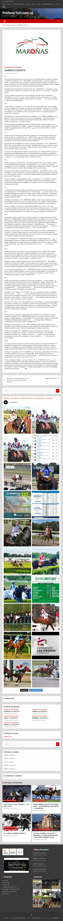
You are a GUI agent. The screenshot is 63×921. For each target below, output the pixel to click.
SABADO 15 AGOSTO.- (11, 725)
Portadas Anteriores (10, 800)
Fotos (39, 4)
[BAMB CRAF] (17, 589)
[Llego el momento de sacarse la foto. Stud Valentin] (17, 673)
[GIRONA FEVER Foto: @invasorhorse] (17, 448)
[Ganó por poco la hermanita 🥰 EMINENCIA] (45, 532)
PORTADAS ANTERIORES (13, 783)
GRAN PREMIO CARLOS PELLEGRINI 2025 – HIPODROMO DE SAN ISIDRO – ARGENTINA (46, 806)
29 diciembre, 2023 (9, 835)
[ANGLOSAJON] (45, 645)
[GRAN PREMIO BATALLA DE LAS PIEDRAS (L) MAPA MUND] (17, 420)
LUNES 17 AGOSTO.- (11, 718)
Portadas (9, 4)
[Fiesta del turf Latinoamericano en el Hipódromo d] (45, 504)
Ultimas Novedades (12, 707)
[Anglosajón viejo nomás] (45, 617)
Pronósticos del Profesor (19, 4)
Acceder (58, 4)
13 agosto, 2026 (8, 720)
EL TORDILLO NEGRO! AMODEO (15, 833)
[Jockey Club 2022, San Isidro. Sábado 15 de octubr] (17, 617)
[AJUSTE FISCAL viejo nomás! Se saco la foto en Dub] (17, 532)
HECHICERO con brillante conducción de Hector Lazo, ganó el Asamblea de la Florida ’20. (17, 380)
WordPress (56, 918)
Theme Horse (36, 918)
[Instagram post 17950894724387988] (17, 476)
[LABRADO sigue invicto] (45, 561)
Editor (16, 808)
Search (57, 391)
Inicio (3, 4)
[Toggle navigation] (4, 21)
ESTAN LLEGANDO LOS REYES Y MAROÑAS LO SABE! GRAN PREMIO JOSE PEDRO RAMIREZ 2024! (45, 835)
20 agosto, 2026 (8, 713)
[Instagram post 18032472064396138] (45, 589)
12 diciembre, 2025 (9, 808)
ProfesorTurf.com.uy (17, 13)
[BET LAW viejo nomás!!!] (45, 673)
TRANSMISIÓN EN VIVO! (48, 4)
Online (8, 736)
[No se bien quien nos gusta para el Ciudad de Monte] (45, 476)
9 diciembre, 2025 (37, 810)
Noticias (34, 4)
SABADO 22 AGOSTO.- (40, 711)
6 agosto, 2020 (8, 73)
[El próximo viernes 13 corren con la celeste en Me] (45, 448)
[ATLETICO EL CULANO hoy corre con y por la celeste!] (17, 645)
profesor (15, 73)
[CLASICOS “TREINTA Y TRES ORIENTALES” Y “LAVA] (45, 420)
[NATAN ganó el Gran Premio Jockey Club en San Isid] (17, 561)
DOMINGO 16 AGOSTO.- (40, 718)
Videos (28, 4)
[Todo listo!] (17, 504)
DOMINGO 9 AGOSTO (50, 378)
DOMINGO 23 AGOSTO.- (12, 711)
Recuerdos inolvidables (10, 829)
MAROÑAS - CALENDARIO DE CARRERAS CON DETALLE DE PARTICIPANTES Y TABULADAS (28, 398)
